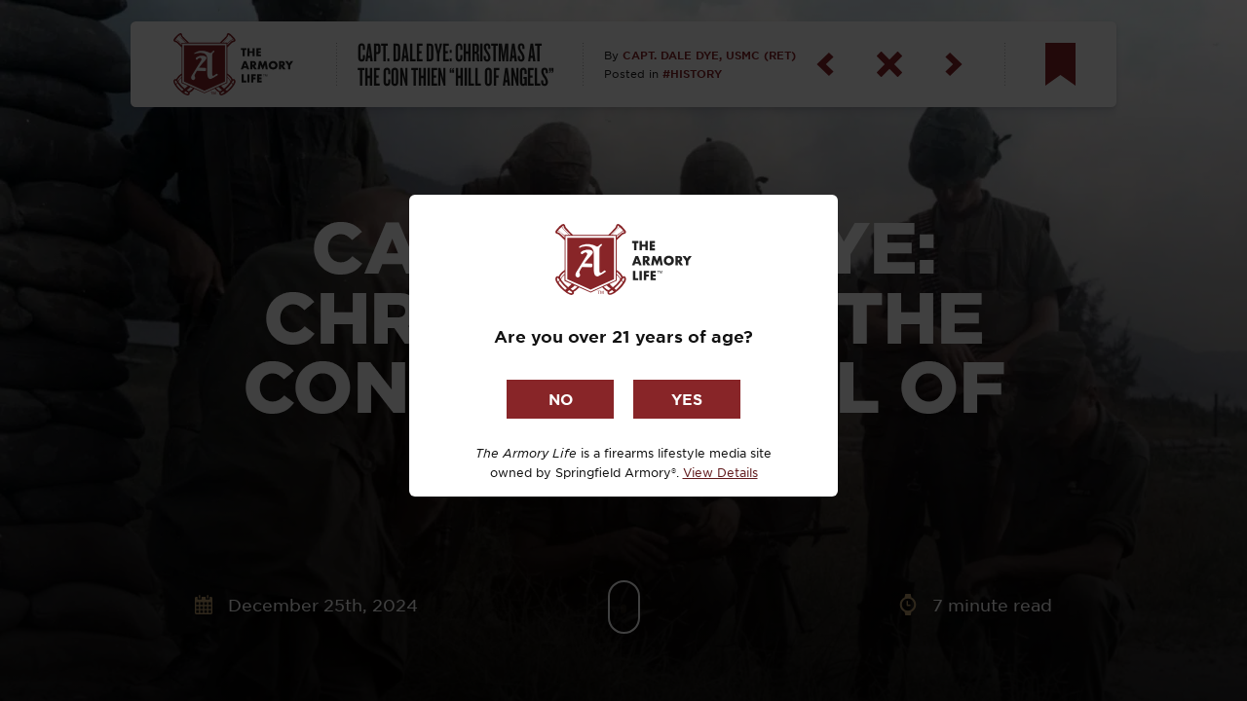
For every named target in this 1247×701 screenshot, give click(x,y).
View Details (720, 472)
